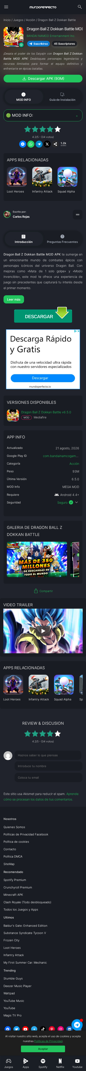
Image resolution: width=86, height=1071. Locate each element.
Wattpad (9, 993)
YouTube (9, 1008)
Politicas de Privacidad (48, 1041)
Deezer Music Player (18, 986)
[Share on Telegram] (39, 144)
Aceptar (43, 1048)
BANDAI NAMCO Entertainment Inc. (51, 36)
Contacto (10, 849)
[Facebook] (8, 1029)
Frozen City (11, 940)
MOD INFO (23, 96)
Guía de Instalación (62, 96)
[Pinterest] (52, 1029)
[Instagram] (61, 1029)
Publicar (71, 786)
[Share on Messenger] (22, 144)
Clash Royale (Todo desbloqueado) (27, 902)
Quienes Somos (14, 827)
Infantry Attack (14, 955)
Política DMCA (13, 856)
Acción (74, 463)
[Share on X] (47, 144)
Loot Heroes (12, 947)
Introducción (24, 239)
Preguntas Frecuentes (62, 239)
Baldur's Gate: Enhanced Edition (25, 925)
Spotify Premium (15, 880)
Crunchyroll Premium (18, 887)
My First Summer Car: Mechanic (25, 962)
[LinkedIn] (69, 1029)
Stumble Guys (13, 978)
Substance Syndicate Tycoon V (25, 933)
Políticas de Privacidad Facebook (26, 834)
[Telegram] (34, 1029)
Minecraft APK (13, 894)
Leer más (14, 299)
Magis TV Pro (13, 1015)
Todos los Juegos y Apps (21, 909)
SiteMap (9, 864)
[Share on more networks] (55, 144)
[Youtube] (25, 1029)
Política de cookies (16, 841)
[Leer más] (43, 299)
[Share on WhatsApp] (30, 144)
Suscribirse (40, 43)
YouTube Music (14, 1000)
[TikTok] (43, 1029)
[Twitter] (16, 1029)
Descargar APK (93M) (43, 78)
